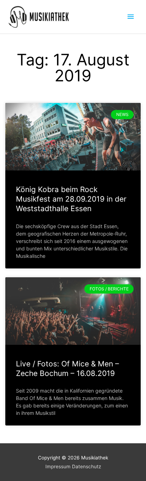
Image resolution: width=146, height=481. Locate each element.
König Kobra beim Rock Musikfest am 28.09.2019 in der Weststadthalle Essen (71, 199)
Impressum (58, 466)
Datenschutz (86, 466)
